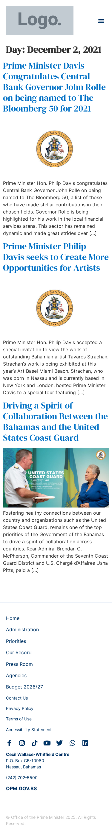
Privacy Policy (19, 708)
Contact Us (17, 697)
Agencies (16, 675)
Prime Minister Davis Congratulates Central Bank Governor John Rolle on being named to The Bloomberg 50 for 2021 (54, 87)
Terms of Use (19, 718)
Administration (22, 629)
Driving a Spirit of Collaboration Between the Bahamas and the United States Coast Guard (55, 421)
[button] (101, 21)
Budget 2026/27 (24, 687)
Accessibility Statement (29, 729)
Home (12, 618)
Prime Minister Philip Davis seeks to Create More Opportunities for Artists (56, 257)
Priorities (16, 641)
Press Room (19, 664)
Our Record (19, 652)
